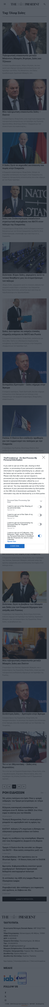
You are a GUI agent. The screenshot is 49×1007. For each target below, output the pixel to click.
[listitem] (24, 501)
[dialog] (24, 503)
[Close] (44, 458)
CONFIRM (14, 546)
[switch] (40, 507)
